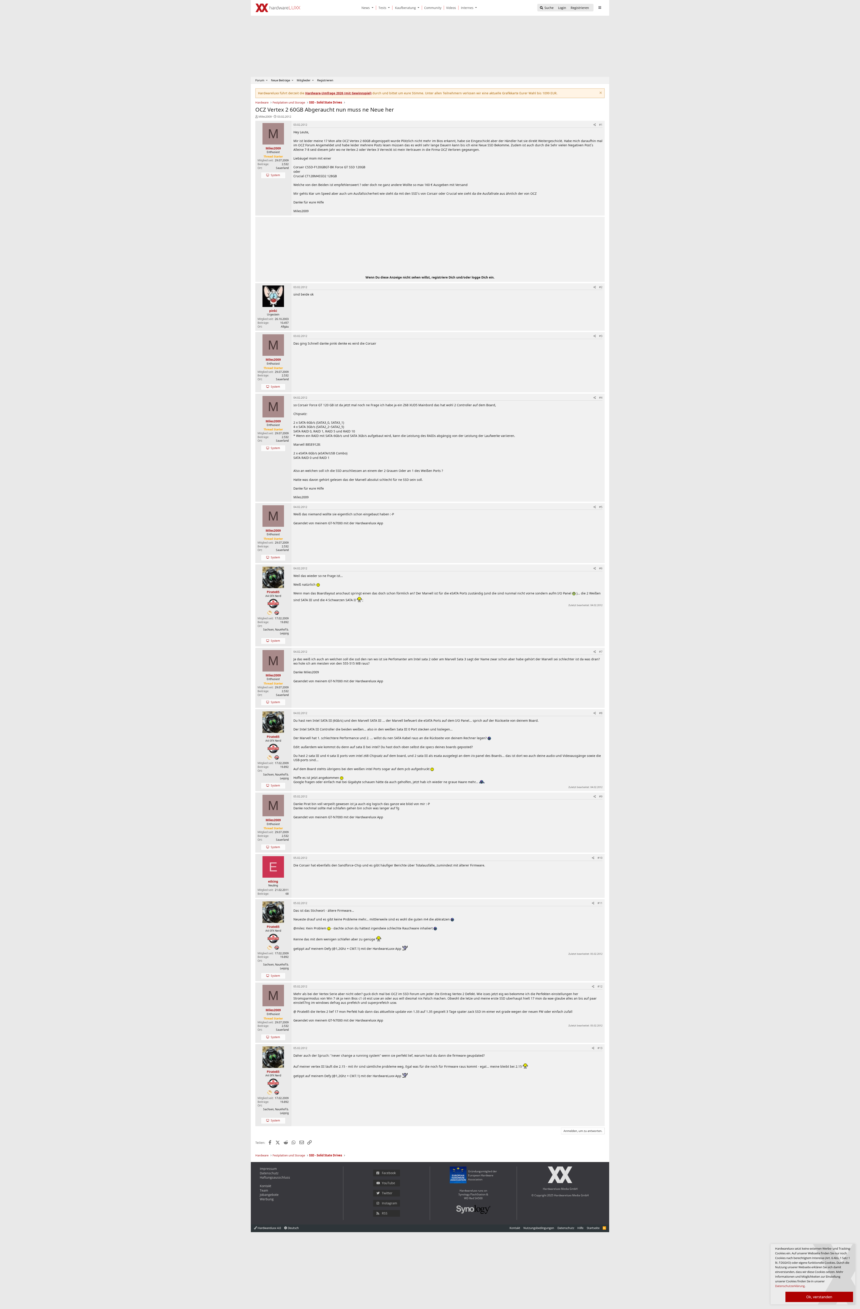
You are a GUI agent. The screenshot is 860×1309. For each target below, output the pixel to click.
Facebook (389, 1173)
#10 (600, 858)
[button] (373, 8)
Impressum (268, 1168)
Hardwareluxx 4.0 (269, 1228)
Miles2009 (265, 116)
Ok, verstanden (819, 1296)
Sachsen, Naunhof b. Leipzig (276, 631)
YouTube (388, 1183)
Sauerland (282, 168)
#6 (600, 568)
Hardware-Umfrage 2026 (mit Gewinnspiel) (338, 93)
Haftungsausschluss (275, 1177)
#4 (600, 398)
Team (264, 1190)
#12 (600, 986)
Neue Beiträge (280, 80)
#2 (600, 287)
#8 (600, 713)
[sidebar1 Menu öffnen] (600, 7)
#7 (600, 652)
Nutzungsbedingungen (538, 1228)
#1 (600, 125)
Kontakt (265, 1186)
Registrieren (325, 80)
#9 (600, 796)
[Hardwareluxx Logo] (278, 8)
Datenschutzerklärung (790, 1286)
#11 (600, 903)
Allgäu (285, 326)
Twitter (387, 1193)
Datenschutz (269, 1173)
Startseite (593, 1228)
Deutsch (293, 1228)
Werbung (267, 1199)
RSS (384, 1213)
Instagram (389, 1203)
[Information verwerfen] (600, 93)
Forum (259, 80)
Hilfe (580, 1228)
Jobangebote (269, 1194)
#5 (600, 507)
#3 (600, 336)
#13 (600, 1048)
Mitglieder (303, 80)
